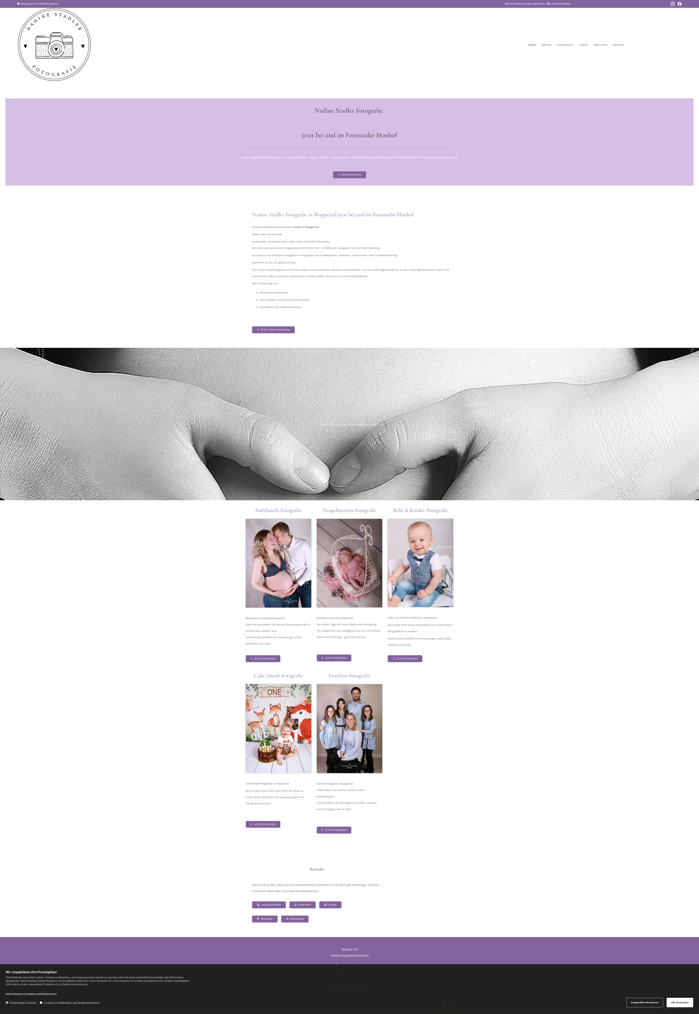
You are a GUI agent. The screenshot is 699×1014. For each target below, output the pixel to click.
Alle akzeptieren (680, 1002)
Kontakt (618, 45)
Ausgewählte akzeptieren (645, 1002)
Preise (584, 45)
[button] (349, 174)
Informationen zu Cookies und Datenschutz (31, 994)
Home (532, 45)
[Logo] (70, 45)
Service (546, 45)
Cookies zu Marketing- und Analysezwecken (72, 1003)
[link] (565, 45)
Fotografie (564, 45)
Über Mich (600, 45)
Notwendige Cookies (23, 1003)
